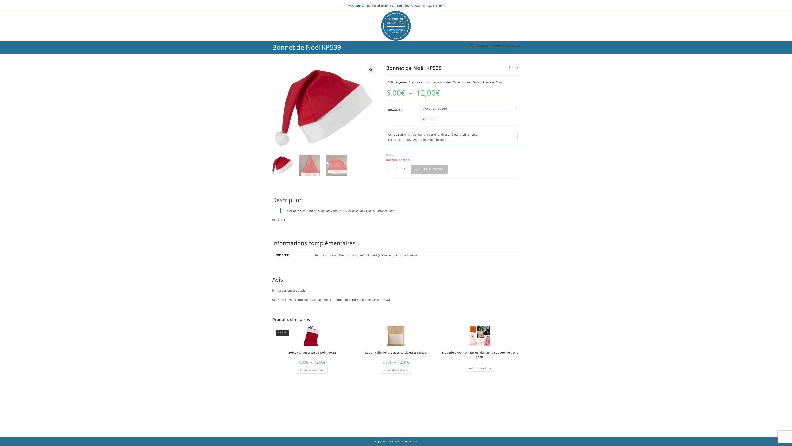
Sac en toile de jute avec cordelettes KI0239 (396, 353)
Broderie (395, 110)
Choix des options (312, 370)
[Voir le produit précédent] (510, 67)
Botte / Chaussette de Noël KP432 (312, 353)
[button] (371, 69)
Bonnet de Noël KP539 (506, 46)
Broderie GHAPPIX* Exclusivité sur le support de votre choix (480, 355)
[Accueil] (471, 46)
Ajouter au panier (429, 169)
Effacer (430, 119)
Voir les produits (480, 368)
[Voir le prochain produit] (517, 67)
